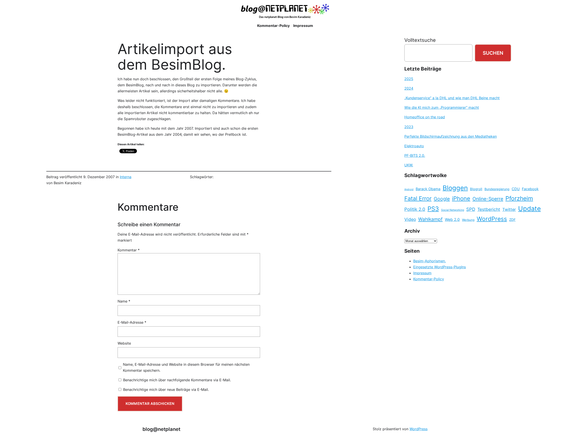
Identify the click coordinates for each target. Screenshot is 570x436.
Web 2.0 (452, 219)
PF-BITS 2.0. (414, 155)
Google (442, 199)
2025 (408, 79)
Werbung (468, 220)
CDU (516, 189)
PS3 (433, 208)
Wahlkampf (430, 219)
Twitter (509, 209)
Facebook (530, 189)
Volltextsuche (420, 40)
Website (124, 343)
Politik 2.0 (414, 209)
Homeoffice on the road (424, 117)
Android (408, 189)
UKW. (408, 165)
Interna (125, 177)
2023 (408, 127)
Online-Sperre (487, 199)
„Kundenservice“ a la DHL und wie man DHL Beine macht (452, 98)
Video (410, 219)
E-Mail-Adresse (132, 322)
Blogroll (476, 189)
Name (124, 301)
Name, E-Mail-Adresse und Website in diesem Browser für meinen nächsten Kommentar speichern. (186, 367)
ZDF (512, 220)
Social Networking (452, 210)
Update (529, 208)
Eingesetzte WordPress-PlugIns (439, 267)
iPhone (461, 198)
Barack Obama (428, 189)
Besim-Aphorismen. (429, 261)
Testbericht (488, 209)
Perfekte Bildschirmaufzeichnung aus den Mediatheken (450, 136)
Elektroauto (414, 146)
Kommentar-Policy (428, 279)
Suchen (493, 53)
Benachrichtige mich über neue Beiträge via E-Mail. (166, 389)
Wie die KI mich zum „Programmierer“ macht (441, 107)
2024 (408, 88)
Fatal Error (418, 198)
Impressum (422, 273)
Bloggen (455, 188)
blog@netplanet (161, 429)
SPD (470, 209)
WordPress (492, 218)
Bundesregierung (496, 189)
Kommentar (129, 250)
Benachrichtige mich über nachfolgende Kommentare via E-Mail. (177, 380)
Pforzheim (519, 198)
